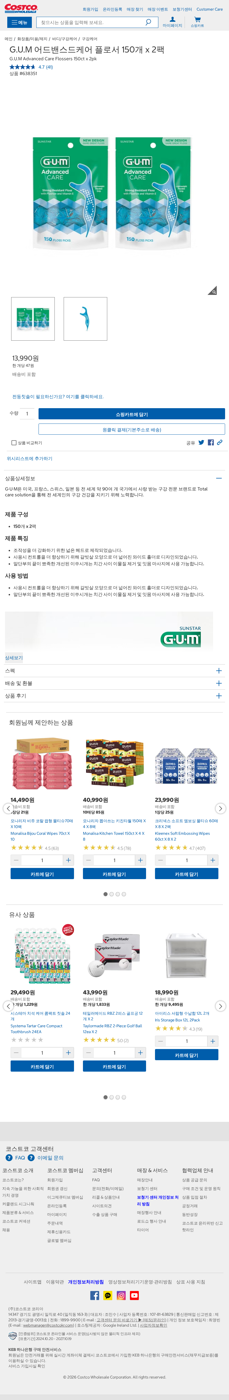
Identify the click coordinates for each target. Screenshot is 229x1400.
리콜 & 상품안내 (106, 1197)
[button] (151, 22)
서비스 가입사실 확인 (26, 1365)
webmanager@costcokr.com (48, 1325)
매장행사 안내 (149, 1212)
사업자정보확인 (153, 1325)
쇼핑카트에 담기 (132, 414)
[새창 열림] (13, 1337)
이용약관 (55, 1281)
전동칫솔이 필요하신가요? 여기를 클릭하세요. (58, 396)
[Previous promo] (8, 808)
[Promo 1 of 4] (105, 894)
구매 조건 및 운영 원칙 (201, 1188)
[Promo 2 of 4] (111, 894)
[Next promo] (220, 808)
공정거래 (190, 1205)
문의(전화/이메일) (108, 1188)
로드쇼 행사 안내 (151, 1221)
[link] (201, 442)
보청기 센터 (147, 1188)
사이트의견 (102, 1205)
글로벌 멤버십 (59, 1240)
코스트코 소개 (18, 1170)
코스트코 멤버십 (65, 1170)
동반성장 (190, 1214)
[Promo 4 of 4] (123, 894)
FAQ (96, 1179)
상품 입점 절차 (194, 1197)
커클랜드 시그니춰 (18, 1203)
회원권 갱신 (57, 1188)
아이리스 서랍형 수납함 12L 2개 (182, 1013)
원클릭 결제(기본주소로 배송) (131, 429)
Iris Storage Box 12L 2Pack (177, 1020)
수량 (13, 413)
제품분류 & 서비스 (18, 1212)
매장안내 (145, 1179)
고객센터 (102, 1170)
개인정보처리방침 (86, 1281)
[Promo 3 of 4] (117, 894)
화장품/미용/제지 (32, 38)
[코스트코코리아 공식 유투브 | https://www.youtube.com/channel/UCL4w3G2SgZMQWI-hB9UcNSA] (134, 1297)
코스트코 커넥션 (16, 1221)
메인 (9, 38)
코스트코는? (13, 1179)
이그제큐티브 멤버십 (65, 1197)
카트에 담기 (42, 874)
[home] (21, 8)
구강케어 (89, 38)
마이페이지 (57, 1214)
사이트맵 (33, 1281)
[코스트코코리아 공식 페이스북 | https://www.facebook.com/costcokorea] (95, 1297)
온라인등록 (57, 1205)
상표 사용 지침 (190, 1281)
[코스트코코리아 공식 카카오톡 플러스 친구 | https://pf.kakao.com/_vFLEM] (108, 1297)
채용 (6, 1229)
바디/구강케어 (64, 38)
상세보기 (14, 657)
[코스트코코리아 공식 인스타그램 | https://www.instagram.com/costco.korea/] (122, 1297)
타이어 (143, 1229)
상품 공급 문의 (194, 1179)
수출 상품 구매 (104, 1214)
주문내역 (55, 1223)
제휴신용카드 (59, 1231)
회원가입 (55, 1179)
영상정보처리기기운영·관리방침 (140, 1281)
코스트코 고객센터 (30, 1149)
